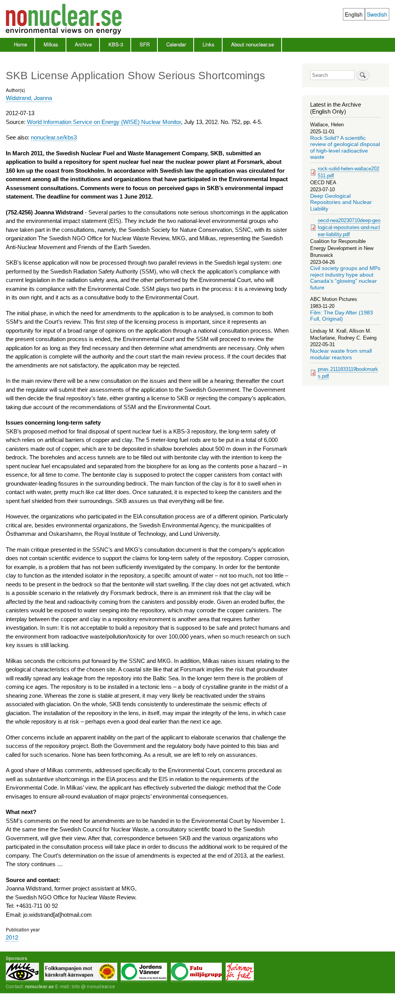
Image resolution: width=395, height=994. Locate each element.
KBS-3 (115, 44)
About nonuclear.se (252, 44)
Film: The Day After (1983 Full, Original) (341, 316)
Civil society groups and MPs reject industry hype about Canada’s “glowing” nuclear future (345, 277)
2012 (12, 937)
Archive (83, 44)
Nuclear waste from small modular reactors (341, 354)
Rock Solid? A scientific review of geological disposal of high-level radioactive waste (345, 147)
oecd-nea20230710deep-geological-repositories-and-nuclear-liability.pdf (349, 227)
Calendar (176, 44)
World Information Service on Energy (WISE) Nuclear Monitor (104, 122)
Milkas (51, 44)
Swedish (377, 14)
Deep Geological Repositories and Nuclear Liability (341, 202)
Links (208, 44)
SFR (145, 44)
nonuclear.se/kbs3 (54, 137)
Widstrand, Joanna (29, 97)
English (354, 14)
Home (20, 44)
